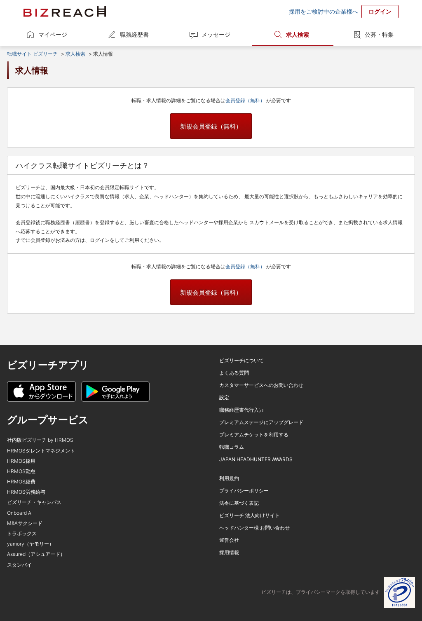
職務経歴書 (134, 34)
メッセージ (216, 34)
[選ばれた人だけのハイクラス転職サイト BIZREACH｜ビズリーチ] (64, 11)
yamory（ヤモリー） (30, 544)
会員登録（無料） (245, 100)
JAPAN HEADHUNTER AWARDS (256, 459)
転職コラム (231, 447)
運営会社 (229, 540)
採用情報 (229, 552)
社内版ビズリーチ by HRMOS (40, 440)
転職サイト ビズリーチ (32, 54)
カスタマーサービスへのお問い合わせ (261, 385)
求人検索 (297, 34)
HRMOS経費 (21, 481)
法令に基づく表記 (239, 503)
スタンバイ (19, 565)
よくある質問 (234, 373)
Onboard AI (20, 513)
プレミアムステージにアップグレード (261, 422)
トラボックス (22, 533)
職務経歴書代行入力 (241, 410)
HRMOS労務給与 (26, 492)
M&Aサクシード (24, 523)
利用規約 (229, 478)
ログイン (380, 11)
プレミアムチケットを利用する (253, 434)
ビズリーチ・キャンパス (34, 502)
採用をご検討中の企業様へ (323, 11)
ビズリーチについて (241, 360)
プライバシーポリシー (244, 490)
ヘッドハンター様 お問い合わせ (254, 528)
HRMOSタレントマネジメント (41, 451)
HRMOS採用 (21, 461)
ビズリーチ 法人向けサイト (249, 515)
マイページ (52, 34)
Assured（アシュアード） (36, 554)
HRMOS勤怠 (21, 471)
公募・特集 (379, 34)
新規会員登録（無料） (211, 126)
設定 (224, 397)
